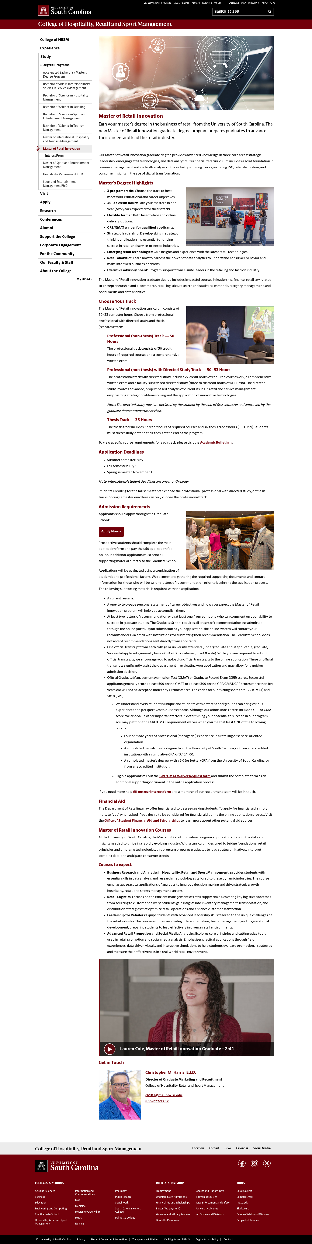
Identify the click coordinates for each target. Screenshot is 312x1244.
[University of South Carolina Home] (64, 10)
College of (105, 24)
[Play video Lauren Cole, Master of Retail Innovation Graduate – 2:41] (187, 1007)
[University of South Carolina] (67, 1165)
